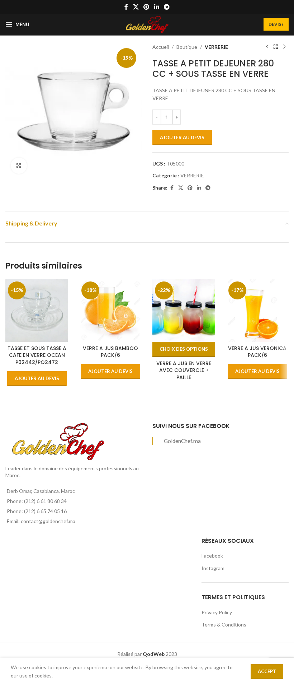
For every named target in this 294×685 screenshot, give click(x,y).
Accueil (160, 47)
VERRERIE (216, 47)
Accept (267, 671)
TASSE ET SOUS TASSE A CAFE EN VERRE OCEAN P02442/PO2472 (37, 355)
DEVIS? (276, 24)
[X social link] (136, 6)
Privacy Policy (216, 612)
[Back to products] (275, 47)
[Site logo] (147, 24)
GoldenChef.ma (182, 441)
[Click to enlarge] (19, 166)
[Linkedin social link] (156, 6)
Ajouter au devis (182, 137)
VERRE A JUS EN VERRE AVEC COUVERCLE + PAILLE (183, 370)
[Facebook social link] (126, 6)
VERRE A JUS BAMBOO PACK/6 (110, 352)
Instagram (212, 568)
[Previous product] (267, 47)
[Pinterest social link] (146, 6)
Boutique (186, 47)
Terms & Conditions (223, 624)
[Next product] (284, 47)
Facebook (212, 556)
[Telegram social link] (166, 6)
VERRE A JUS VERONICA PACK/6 (257, 352)
